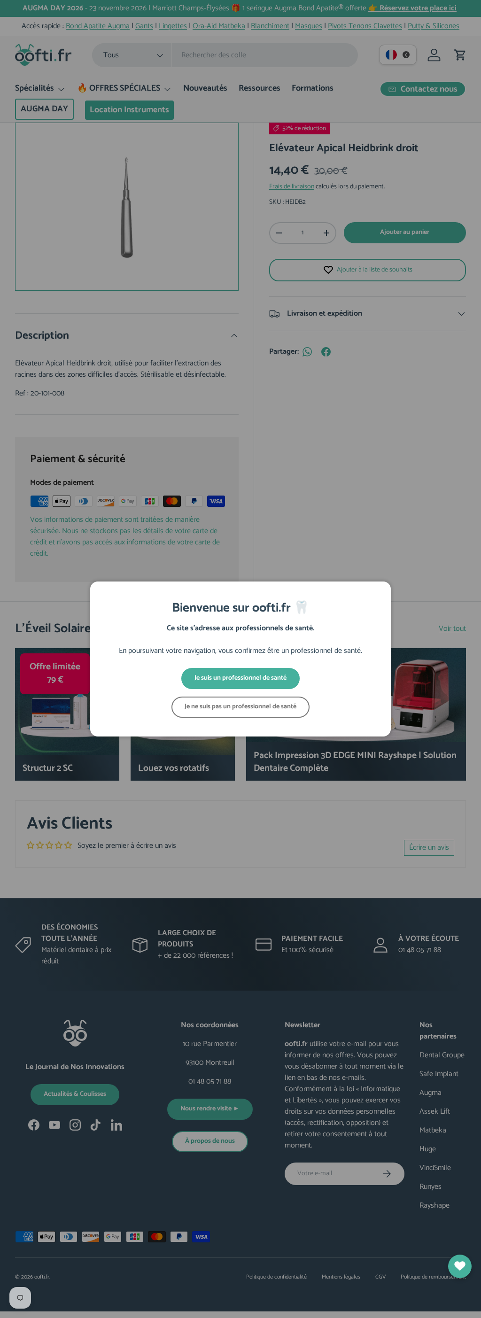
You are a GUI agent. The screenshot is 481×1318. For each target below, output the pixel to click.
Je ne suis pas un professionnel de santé (240, 706)
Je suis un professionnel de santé (240, 678)
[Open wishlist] (460, 1266)
